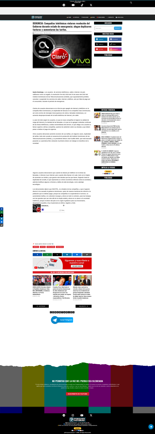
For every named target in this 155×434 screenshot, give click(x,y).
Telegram (100, 39)
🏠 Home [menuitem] (69, 17)
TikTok (114, 44)
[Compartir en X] (57, 254)
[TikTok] (82, 5)
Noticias (43, 246)
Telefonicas (60, 246)
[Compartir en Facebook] (37, 254)
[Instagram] (73, 415)
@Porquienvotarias (38, 33)
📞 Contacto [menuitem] (110, 17)
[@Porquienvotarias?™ (70, 432)
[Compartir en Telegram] (67, 254)
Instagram (115, 49)
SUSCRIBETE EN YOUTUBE (77, 394)
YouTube (100, 49)
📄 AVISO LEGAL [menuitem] (120, 17)
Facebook (115, 39)
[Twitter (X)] (91, 5)
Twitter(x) (100, 44)
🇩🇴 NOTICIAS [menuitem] (76, 17)
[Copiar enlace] (87, 254)
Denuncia (36, 246)
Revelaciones (50, 246)
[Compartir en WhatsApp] (47, 254)
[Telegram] (63, 5)
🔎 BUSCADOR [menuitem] (84, 17)
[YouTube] (73, 5)
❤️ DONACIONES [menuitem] (101, 17)
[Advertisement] (77, 10)
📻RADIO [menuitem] (92, 17)
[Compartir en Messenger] (77, 254)
